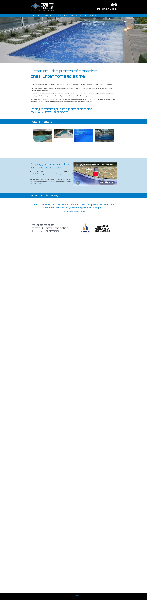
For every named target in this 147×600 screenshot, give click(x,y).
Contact (94, 15)
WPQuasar (76, 595)
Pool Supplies (61, 15)
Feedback (84, 15)
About (40, 15)
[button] (32, 141)
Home (33, 15)
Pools (48, 15)
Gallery (74, 15)
